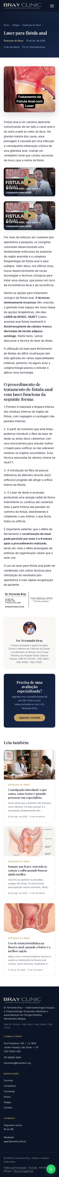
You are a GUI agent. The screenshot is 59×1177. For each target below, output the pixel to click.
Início (6, 25)
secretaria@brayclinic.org (17, 1063)
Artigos (16, 25)
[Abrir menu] (52, 5)
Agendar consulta (29, 717)
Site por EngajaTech (23, 1171)
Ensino (7, 1096)
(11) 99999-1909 (12, 1057)
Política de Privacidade (15, 1167)
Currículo (8, 1080)
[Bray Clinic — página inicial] (22, 6)
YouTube (32, 1167)
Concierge (9, 1091)
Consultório (10, 1086)
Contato (8, 1107)
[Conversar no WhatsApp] (51, 1169)
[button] (29, 182)
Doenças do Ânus (32, 25)
